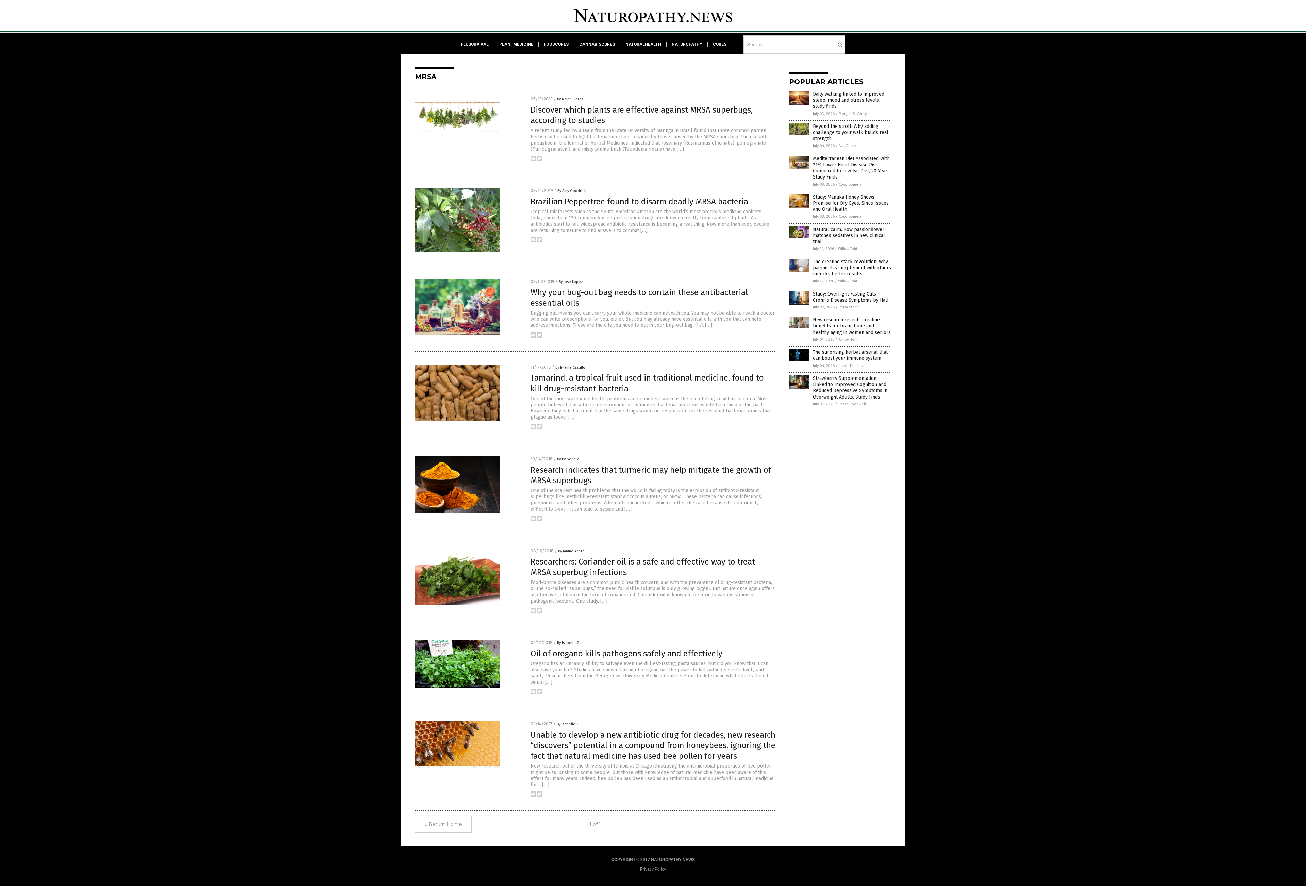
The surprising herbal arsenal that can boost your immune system (850, 355)
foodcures (556, 44)
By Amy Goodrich (571, 191)
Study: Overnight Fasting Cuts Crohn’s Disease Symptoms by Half (851, 297)
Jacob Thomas (851, 366)
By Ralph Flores (570, 99)
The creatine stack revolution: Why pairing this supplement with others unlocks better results (852, 268)
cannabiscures (597, 44)
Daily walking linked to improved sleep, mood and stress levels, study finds (848, 100)
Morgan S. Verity (853, 114)
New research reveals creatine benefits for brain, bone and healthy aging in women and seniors (852, 326)
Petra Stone (849, 307)
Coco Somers (850, 184)
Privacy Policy (653, 869)
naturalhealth (643, 44)
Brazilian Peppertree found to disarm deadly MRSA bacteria (639, 201)
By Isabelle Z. (568, 459)
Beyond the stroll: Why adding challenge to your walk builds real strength (850, 132)
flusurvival (475, 44)
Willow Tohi (847, 249)
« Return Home (443, 824)
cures (719, 44)
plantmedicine (516, 44)
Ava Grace (847, 146)
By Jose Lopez (571, 282)
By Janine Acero (571, 551)
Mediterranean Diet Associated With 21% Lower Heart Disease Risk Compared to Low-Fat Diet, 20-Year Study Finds (851, 168)
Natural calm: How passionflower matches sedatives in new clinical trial (849, 235)
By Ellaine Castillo (570, 367)
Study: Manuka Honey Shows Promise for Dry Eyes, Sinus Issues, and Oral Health (851, 203)
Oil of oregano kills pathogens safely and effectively (626, 653)
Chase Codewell (852, 404)
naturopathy (687, 44)
